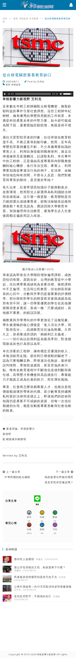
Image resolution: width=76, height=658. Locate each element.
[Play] (5, 94)
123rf (48, 269)
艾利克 (40, 81)
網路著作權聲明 (16, 439)
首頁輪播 (34, 18)
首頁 (5, 18)
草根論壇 (23, 18)
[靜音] (61, 94)
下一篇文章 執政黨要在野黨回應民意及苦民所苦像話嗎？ (58, 477)
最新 (15, 18)
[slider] (68, 93)
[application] (38, 94)
